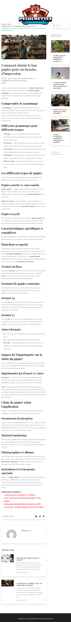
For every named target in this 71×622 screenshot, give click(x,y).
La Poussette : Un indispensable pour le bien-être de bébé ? (24, 507)
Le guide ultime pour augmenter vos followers (19, 495)
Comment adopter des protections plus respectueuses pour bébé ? (60, 85)
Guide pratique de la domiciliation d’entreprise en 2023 (22, 504)
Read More (21, 572)
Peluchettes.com (23, 618)
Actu (3, 78)
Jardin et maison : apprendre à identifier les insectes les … (59, 58)
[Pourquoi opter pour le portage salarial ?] (7, 558)
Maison (16, 78)
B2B (10, 78)
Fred (3, 83)
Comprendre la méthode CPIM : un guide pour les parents (29, 584)
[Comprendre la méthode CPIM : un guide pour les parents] (7, 583)
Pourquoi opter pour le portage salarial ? (27, 559)
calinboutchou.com (57, 154)
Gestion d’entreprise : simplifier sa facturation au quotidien (58, 138)
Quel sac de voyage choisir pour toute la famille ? (60, 111)
